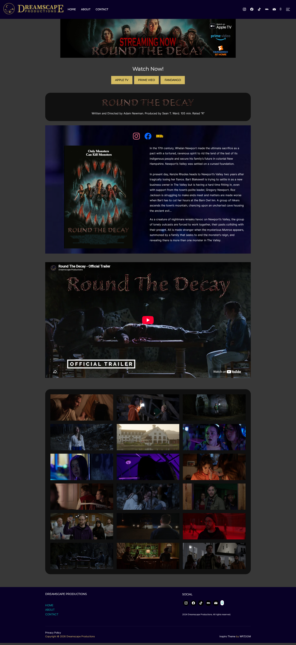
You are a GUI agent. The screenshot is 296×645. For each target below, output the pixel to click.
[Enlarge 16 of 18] (108, 547)
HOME (72, 9)
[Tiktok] (259, 9)
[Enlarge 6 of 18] (241, 428)
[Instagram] (244, 9)
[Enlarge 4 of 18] (108, 428)
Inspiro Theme (227, 636)
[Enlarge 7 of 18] (108, 458)
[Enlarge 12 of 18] (241, 488)
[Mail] (274, 9)
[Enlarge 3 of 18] (241, 399)
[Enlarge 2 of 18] (175, 399)
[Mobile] (280, 9)
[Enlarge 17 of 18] (175, 547)
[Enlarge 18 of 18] (241, 547)
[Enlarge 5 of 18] (175, 428)
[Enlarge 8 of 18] (175, 458)
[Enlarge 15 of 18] (241, 517)
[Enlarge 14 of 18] (175, 517)
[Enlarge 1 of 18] (108, 399)
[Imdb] (267, 9)
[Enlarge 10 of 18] (108, 488)
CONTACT (102, 9)
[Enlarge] (114, 150)
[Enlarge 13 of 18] (108, 517)
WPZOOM (245, 636)
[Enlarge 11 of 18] (175, 488)
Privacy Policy (53, 632)
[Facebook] (148, 136)
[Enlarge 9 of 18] (241, 458)
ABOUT (85, 9)
